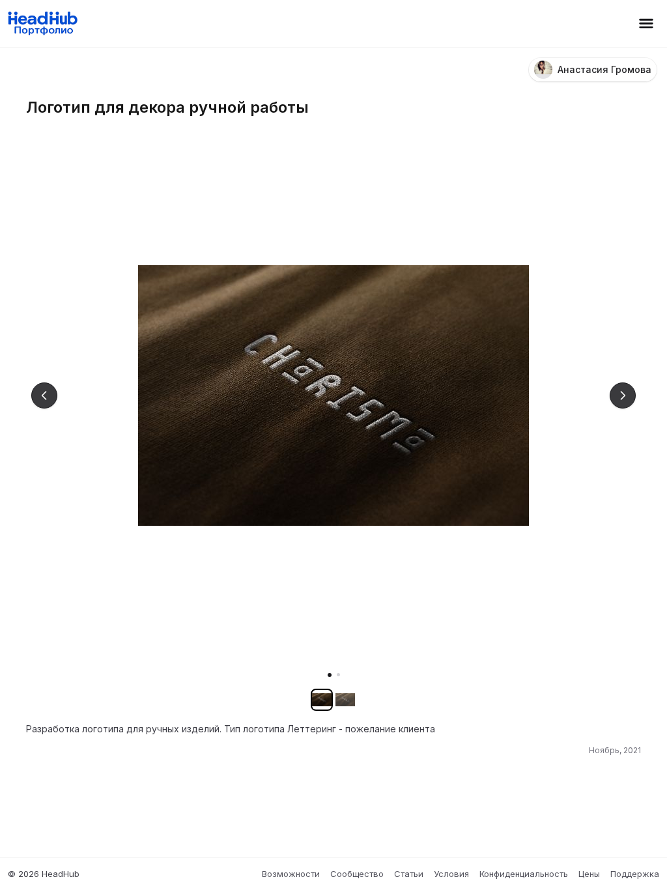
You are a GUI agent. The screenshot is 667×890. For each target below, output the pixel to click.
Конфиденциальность (523, 873)
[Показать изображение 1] (330, 675)
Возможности (291, 873)
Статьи (408, 873)
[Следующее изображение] (623, 395)
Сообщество (357, 873)
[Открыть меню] (646, 23)
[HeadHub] (42, 23)
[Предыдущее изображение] (44, 395)
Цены (589, 873)
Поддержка (634, 873)
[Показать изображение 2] (338, 674)
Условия (451, 873)
